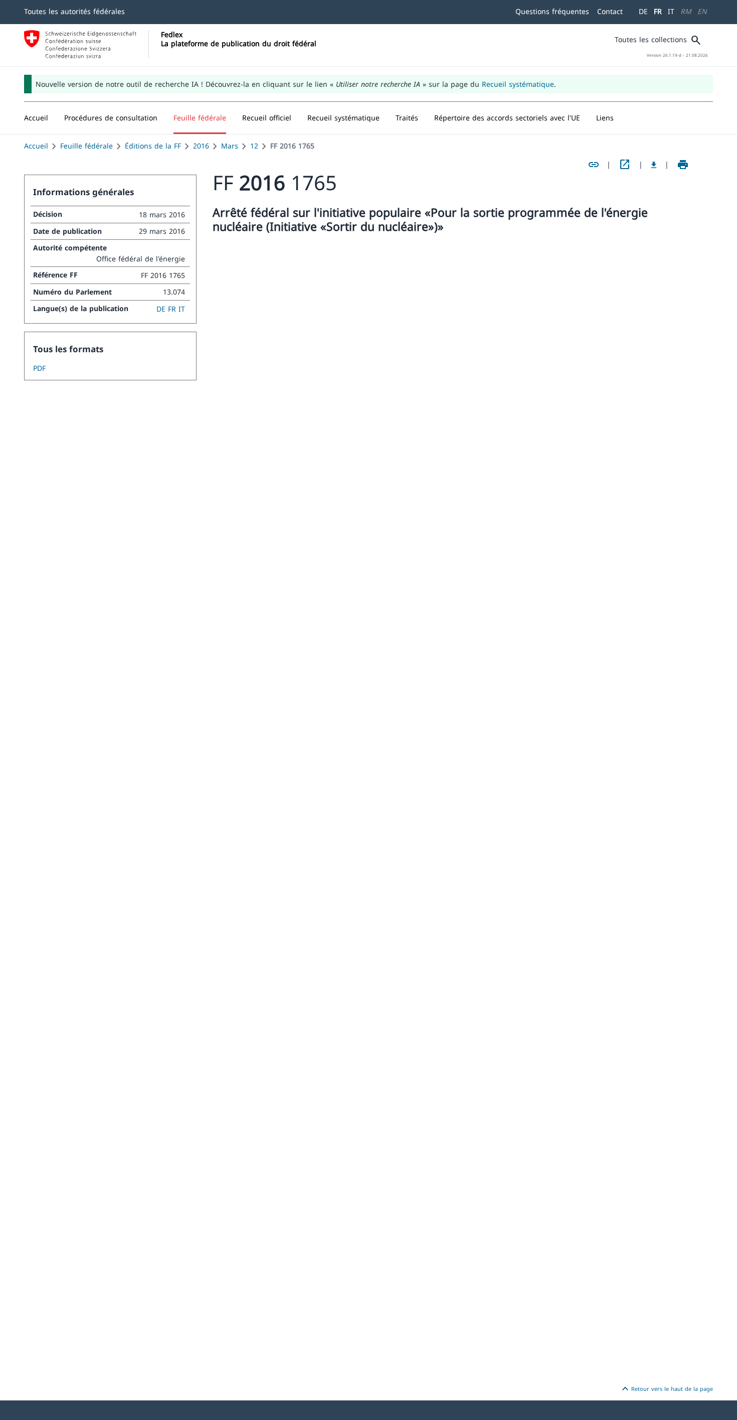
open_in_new (625, 165)
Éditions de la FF (153, 146)
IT (671, 11)
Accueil (36, 146)
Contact (610, 11)
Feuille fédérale (86, 146)
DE (643, 11)
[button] (110, 118)
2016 (201, 146)
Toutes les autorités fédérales (74, 11)
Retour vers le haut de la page (666, 1389)
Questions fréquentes (552, 11)
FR (658, 11)
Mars (229, 146)
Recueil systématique (518, 84)
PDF (39, 368)
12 (254, 146)
